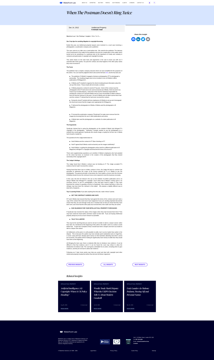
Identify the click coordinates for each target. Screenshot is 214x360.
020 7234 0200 (139, 339)
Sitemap (154, 350)
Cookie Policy (134, 350)
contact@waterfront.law (143, 341)
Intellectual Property (99, 27)
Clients (124, 2)
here (107, 72)
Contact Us (140, 2)
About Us (84, 2)
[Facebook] (133, 40)
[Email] (148, 40)
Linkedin (135, 343)
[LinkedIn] (138, 40)
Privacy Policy (113, 350)
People (108, 2)
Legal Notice (93, 350)
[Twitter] (143, 40)
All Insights (108, 264)
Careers (131, 2)
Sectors (100, 2)
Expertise (93, 2)
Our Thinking (116, 2)
